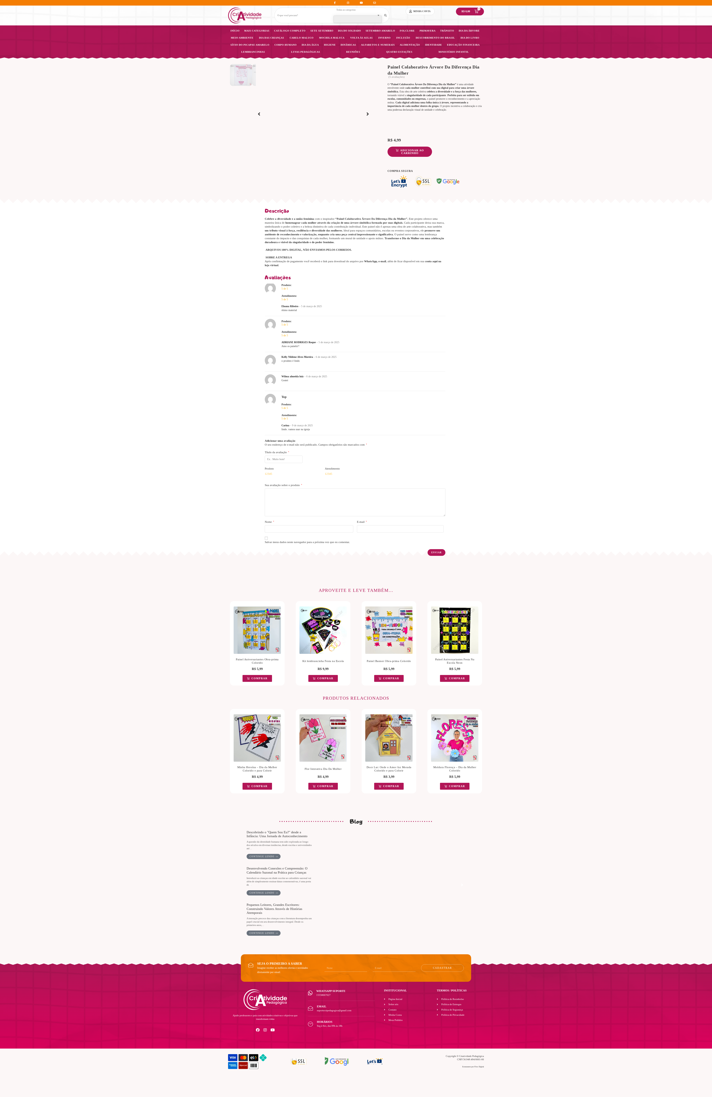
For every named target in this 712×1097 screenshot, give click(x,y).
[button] (259, 114)
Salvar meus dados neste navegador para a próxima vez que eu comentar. (307, 542)
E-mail (362, 521)
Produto (269, 468)
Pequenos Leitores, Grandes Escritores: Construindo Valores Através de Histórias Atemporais (274, 909)
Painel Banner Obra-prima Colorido (389, 661)
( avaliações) (396, 76)
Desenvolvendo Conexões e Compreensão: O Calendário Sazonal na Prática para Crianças (277, 870)
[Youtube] (272, 1030)
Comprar (259, 678)
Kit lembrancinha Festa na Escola (323, 661)
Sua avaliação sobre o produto (283, 485)
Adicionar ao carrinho (412, 152)
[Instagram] (265, 1030)
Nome (269, 521)
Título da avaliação (277, 452)
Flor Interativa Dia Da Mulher (323, 768)
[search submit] (385, 15)
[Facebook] (258, 1030)
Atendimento (332, 468)
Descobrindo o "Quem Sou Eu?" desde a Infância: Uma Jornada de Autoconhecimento (277, 834)
